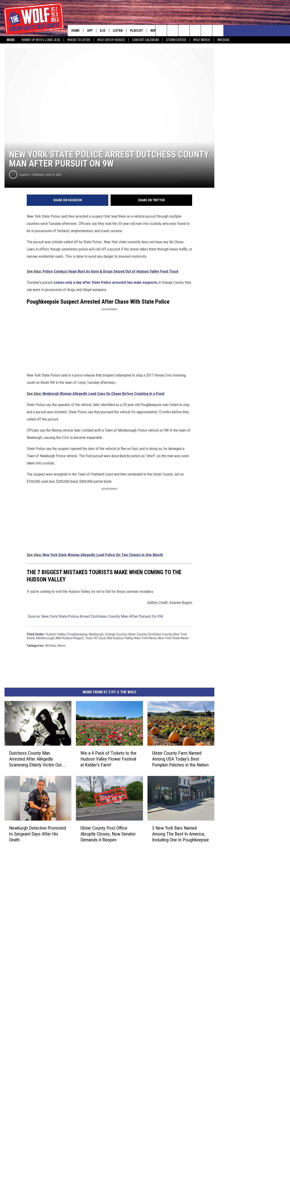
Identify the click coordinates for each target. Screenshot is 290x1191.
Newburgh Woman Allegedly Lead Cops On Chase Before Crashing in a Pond (103, 393)
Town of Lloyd (95, 638)
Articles (50, 645)
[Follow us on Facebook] (183, 30)
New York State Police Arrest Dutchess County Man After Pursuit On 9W (102, 616)
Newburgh (96, 634)
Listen (118, 30)
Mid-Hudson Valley (120, 638)
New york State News (173, 638)
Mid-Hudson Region (70, 638)
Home (75, 30)
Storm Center (176, 40)
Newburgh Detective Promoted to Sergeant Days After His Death (37, 834)
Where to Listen (78, 40)
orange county (115, 634)
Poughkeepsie (77, 634)
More (11, 40)
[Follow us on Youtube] (217, 30)
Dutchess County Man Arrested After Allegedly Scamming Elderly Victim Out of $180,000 (38, 759)
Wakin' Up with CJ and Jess (41, 40)
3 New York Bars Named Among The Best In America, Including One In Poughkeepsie (180, 834)
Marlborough (45, 638)
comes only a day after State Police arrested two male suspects (105, 282)
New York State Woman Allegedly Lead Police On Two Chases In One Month (103, 554)
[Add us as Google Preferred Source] (172, 30)
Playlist (136, 30)
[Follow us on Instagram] (195, 30)
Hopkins (24, 174)
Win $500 (223, 40)
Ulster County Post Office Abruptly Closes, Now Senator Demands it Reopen (108, 834)
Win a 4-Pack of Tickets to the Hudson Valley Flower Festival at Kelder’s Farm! (108, 759)
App (89, 30)
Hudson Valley (56, 634)
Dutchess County (160, 634)
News (154, 30)
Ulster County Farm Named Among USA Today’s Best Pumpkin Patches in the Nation (180, 759)
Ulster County (137, 634)
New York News (145, 638)
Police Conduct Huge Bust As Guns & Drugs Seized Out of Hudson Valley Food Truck (110, 271)
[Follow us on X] (206, 30)
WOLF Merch (201, 40)
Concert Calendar (145, 40)
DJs (102, 30)
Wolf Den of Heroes (111, 40)
